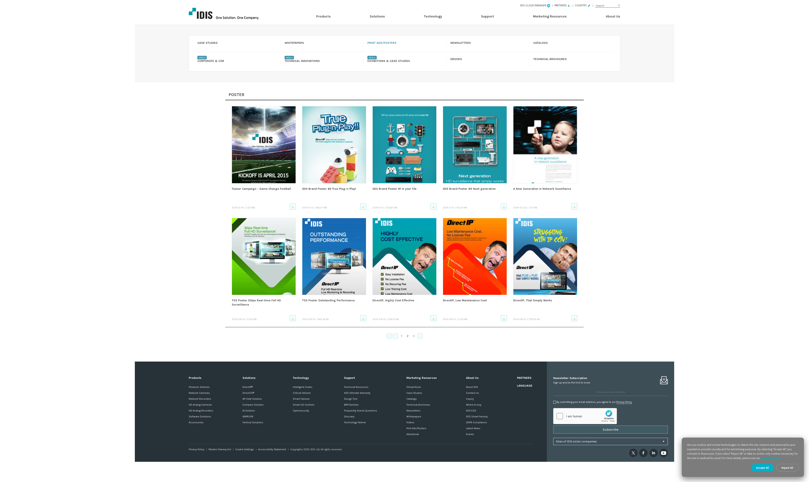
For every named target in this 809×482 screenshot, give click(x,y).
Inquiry (470, 398)
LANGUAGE (524, 385)
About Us (613, 16)
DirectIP (247, 387)
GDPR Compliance (476, 422)
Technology (433, 16)
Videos (410, 422)
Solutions (377, 16)
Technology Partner (355, 422)
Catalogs (411, 398)
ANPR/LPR (247, 416)
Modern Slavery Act (220, 449)
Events (470, 434)
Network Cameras (199, 392)
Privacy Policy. (624, 402)
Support (487, 16)
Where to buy (473, 404)
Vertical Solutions (252, 422)
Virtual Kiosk (413, 387)
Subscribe (610, 429)
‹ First (389, 336)
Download (293, 207)
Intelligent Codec (302, 387)
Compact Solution (253, 404)
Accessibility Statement (272, 449)
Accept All (762, 467)
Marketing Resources (550, 16)
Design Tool (350, 398)
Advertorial (412, 434)
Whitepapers (413, 416)
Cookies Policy (770, 458)
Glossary (349, 416)
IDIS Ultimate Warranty (357, 392)
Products (323, 16)
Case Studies (414, 392)
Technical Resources (356, 387)
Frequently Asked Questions (360, 410)
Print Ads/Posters (416, 428)
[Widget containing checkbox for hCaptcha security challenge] (585, 416)
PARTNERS (524, 378)
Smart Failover (301, 398)
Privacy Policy (196, 449)
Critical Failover (302, 392)
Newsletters (413, 410)
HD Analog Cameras (200, 404)
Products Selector (199, 387)
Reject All (787, 467)
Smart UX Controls (304, 404)
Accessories (196, 422)
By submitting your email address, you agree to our (594, 402)
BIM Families (351, 404)
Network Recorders (200, 398)
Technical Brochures (418, 404)
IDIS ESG (471, 410)
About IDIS (472, 387)
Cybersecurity (301, 410)
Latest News (473, 428)
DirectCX (248, 392)
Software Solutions (200, 416)
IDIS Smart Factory (477, 416)
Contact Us (472, 392)
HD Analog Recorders (201, 410)
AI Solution (248, 410)
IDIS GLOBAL (231, 14)
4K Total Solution (252, 398)
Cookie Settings (244, 449)
